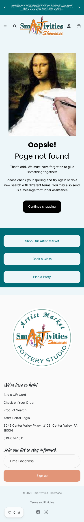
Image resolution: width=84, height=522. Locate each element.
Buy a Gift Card (15, 395)
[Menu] (5, 26)
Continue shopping (42, 206)
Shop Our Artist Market (42, 241)
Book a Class (42, 259)
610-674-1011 (13, 438)
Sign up (42, 475)
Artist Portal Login (17, 418)
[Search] (15, 26)
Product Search (15, 410)
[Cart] (79, 26)
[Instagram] (46, 512)
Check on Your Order (19, 402)
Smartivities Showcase (47, 493)
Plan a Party (42, 277)
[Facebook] (38, 512)
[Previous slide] (5, 7)
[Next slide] (79, 7)
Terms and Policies (42, 502)
